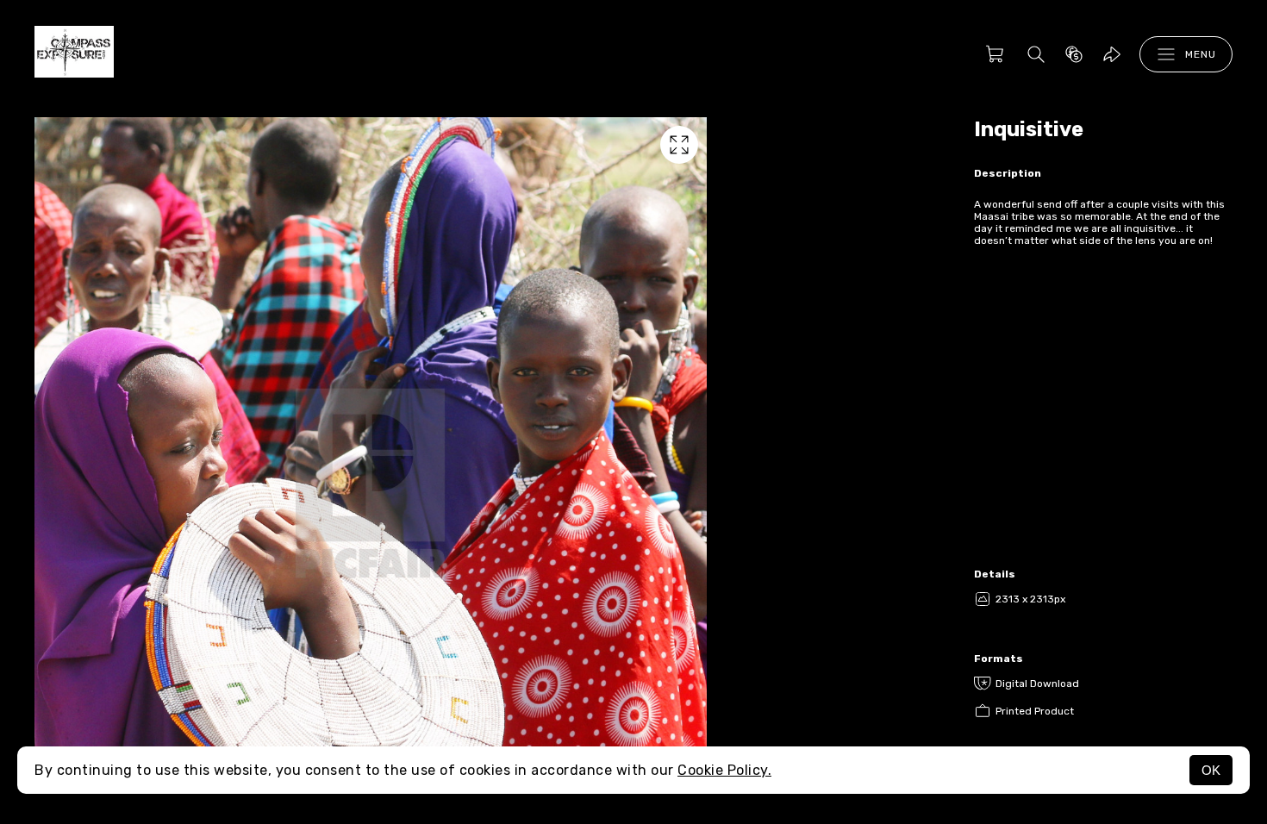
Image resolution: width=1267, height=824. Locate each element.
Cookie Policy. (724, 770)
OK (1210, 770)
